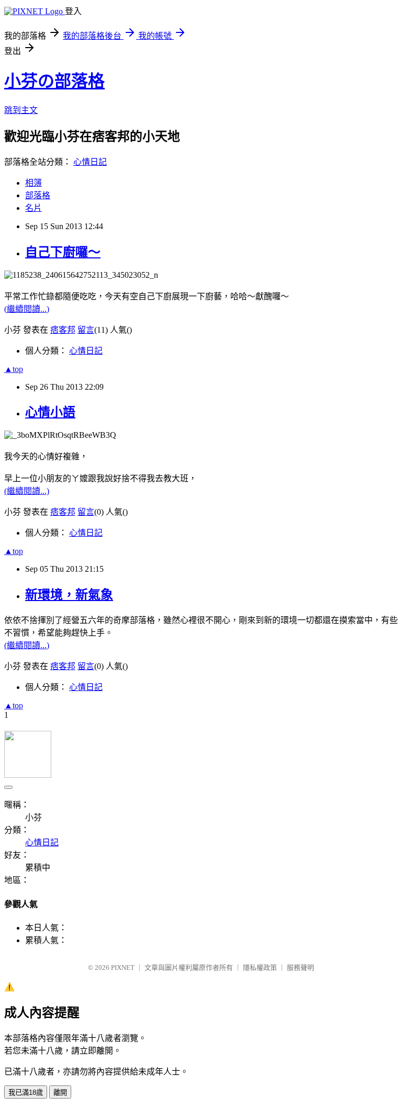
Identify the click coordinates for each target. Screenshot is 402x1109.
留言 (85, 329)
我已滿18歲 (25, 1092)
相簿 (33, 182)
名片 (33, 207)
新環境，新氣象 (69, 595)
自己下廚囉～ (62, 252)
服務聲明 (300, 967)
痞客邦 (62, 329)
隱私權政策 (260, 967)
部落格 (37, 195)
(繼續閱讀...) (26, 308)
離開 (60, 1092)
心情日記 (90, 161)
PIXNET (123, 967)
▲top (13, 369)
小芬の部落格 (54, 81)
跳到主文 (21, 110)
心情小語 (50, 412)
